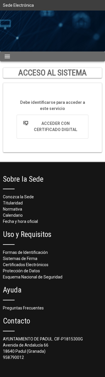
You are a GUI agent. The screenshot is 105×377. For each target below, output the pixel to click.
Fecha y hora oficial (20, 221)
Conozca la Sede (18, 196)
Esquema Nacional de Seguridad (32, 277)
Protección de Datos (21, 270)
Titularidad (13, 203)
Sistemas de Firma (20, 258)
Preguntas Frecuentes (23, 308)
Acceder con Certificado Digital (55, 126)
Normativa (12, 209)
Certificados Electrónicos (25, 264)
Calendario (13, 215)
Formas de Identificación (25, 252)
